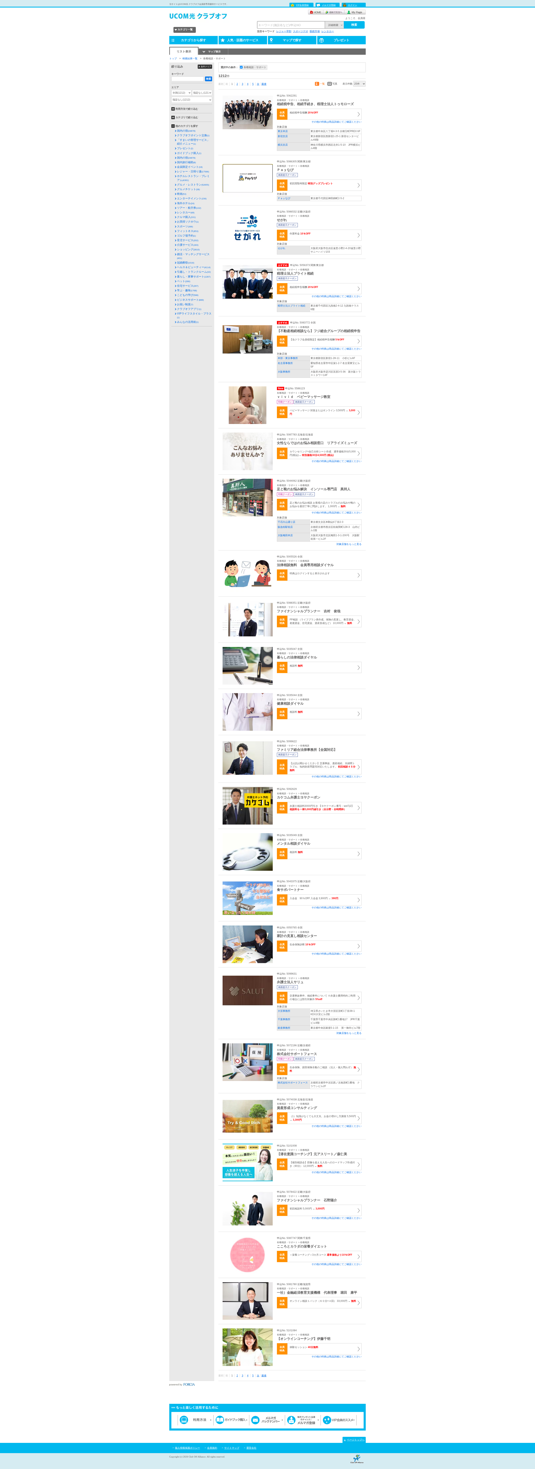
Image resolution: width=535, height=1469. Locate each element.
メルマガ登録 (329, 5)
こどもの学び (187, 295)
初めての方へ (333, 12)
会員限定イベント (190, 166)
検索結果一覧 (189, 58)
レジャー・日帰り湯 (193, 171)
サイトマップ (231, 1447)
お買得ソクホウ (188, 221)
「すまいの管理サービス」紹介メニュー (193, 141)
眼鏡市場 (315, 31)
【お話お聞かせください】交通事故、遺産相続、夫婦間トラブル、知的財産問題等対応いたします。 (322, 767)
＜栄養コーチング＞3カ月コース (321, 1254)
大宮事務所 (284, 1010)
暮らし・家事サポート (193, 276)
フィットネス (187, 231)
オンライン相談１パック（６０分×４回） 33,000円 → (323, 1301)
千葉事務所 (284, 1019)
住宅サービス (187, 285)
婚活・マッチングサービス (193, 256)
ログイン (352, 5)
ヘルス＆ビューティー (193, 267)
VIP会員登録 (302, 5)
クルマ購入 (186, 217)
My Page (355, 12)
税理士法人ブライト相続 (291, 305)
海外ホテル (185, 203)
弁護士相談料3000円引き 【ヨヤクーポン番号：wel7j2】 (322, 808)
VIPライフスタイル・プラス (194, 315)
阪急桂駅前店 (285, 527)
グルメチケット (188, 189)
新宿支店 (283, 136)
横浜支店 (283, 144)
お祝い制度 (185, 304)
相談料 (296, 665)
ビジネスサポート (190, 299)
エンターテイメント (191, 198)
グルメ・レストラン (193, 184)
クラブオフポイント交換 (193, 135)
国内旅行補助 (186, 162)
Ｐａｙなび (284, 198)
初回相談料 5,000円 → (307, 1208)
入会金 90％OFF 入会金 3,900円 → (314, 898)
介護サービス (187, 244)
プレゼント (185, 148)
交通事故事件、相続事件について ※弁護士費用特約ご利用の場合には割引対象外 (322, 997)
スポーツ (185, 226)
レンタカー (327, 31)
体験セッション (304, 1347)
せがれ (281, 248)
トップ (173, 58)
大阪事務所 (284, 371)
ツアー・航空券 (189, 207)
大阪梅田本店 (285, 535)
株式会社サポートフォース (293, 1082)
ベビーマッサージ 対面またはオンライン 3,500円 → (322, 412)
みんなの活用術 (188, 321)
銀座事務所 (284, 1027)
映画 (181, 193)
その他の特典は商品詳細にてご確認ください (336, 121)
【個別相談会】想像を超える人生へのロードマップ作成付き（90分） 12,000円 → (322, 1164)
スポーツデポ (300, 31)
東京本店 (283, 131)
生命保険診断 (303, 944)
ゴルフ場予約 (186, 235)
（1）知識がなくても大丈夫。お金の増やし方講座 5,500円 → (323, 1118)
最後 (263, 84)
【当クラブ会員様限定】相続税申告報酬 (317, 339)
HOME (315, 12)
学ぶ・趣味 (187, 290)
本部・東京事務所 (288, 358)
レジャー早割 (283, 31)
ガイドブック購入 (189, 153)
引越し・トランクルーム (194, 271)
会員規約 (212, 1447)
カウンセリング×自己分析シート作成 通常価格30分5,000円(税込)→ (323, 453)
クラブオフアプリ (189, 309)
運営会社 (251, 1447)
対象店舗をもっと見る (349, 544)
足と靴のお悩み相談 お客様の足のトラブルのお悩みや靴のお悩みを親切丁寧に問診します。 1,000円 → (322, 504)
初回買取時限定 (311, 183)
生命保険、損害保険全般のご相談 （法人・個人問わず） (323, 1069)
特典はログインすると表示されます (310, 573)
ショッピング (188, 249)
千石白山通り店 (286, 522)
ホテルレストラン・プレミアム (193, 177)
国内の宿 (186, 130)
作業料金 (300, 233)
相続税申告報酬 (304, 112)
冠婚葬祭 (185, 262)
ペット (183, 281)
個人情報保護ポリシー (187, 1447)
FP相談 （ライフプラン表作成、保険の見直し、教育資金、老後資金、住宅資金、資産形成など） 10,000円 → (323, 621)
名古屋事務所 (285, 363)
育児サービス (187, 240)
